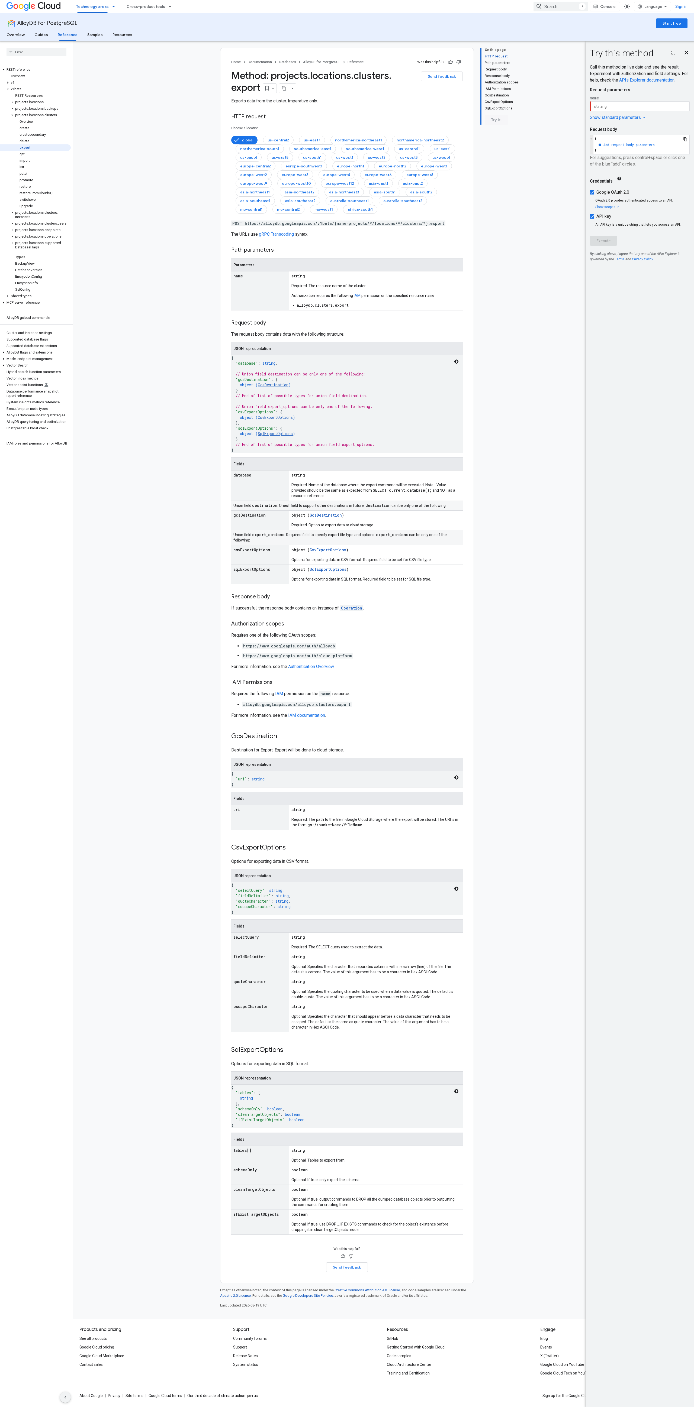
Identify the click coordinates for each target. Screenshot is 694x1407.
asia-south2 (421, 192)
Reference (68, 34)
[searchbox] (36, 52)
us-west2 (376, 157)
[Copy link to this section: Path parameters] (279, 250)
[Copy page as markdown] (284, 88)
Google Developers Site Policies (308, 1295)
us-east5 (280, 157)
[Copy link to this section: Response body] (275, 597)
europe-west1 (434, 166)
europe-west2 (253, 174)
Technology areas (92, 6)
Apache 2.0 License (235, 1295)
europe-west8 (419, 174)
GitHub (392, 1338)
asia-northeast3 (344, 192)
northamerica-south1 (259, 148)
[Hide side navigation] (65, 1397)
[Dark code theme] (456, 361)
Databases (287, 62)
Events (546, 1347)
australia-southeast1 (349, 200)
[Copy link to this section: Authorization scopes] (289, 624)
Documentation (260, 62)
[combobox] (561, 6)
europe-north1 (350, 166)
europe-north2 (392, 166)
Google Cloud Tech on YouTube (566, 1373)
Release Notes (245, 1356)
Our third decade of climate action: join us (222, 1395)
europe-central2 (255, 166)
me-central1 (251, 209)
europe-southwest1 (303, 166)
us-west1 (344, 157)
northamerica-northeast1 (358, 140)
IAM (357, 295)
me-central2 (288, 209)
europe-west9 (253, 183)
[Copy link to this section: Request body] (271, 323)
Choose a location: (245, 128)
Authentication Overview (311, 666)
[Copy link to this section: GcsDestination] (282, 736)
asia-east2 (413, 183)
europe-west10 (296, 183)
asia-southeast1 (255, 200)
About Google (91, 1395)
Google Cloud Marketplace (101, 1356)
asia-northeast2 (299, 192)
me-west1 (323, 209)
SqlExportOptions (275, 433)
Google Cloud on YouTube (562, 1364)
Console (608, 6)
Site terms (134, 1395)
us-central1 (409, 148)
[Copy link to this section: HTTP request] (271, 117)
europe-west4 (336, 174)
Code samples (399, 1356)
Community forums (250, 1338)
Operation (351, 608)
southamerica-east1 (312, 148)
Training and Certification (408, 1373)
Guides (41, 34)
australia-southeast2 (402, 200)
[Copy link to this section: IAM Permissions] (277, 682)
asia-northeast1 (255, 192)
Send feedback (442, 76)
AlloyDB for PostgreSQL (47, 23)
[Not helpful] (459, 62)
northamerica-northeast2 (420, 140)
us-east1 (442, 148)
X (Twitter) (549, 1356)
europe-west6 (378, 174)
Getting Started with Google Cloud (416, 1347)
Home (236, 62)
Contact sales (91, 1364)
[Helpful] (450, 62)
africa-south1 (360, 209)
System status (245, 1364)
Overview (16, 34)
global (247, 140)
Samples (95, 34)
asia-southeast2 (300, 200)
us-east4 (248, 157)
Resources (122, 34)
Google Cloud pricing (96, 1347)
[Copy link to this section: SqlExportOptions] (288, 1050)
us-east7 (312, 140)
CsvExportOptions (275, 417)
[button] (35, 69)
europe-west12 (340, 183)
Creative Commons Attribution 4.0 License (367, 1290)
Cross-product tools (146, 6)
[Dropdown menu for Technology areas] (115, 6)
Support (240, 1347)
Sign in (681, 6)
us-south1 (312, 157)
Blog (544, 1338)
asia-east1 (378, 183)
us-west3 (409, 157)
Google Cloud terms (165, 1395)
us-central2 (278, 140)
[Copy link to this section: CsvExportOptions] (291, 848)
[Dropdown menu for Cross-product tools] (171, 6)
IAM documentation (306, 715)
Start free (672, 23)
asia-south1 (385, 192)
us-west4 (441, 157)
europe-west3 (295, 174)
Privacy (114, 1395)
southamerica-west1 (365, 148)
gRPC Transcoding (276, 234)
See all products (93, 1338)
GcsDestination (273, 384)
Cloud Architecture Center (409, 1364)
